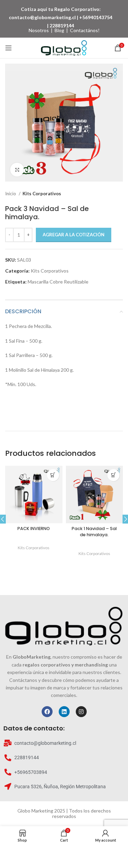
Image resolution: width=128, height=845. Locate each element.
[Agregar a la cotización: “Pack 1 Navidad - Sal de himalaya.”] (113, 475)
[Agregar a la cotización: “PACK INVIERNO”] (53, 475)
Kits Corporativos (42, 193)
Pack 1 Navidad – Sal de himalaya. (94, 532)
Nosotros (39, 30)
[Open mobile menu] (8, 48)
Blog (59, 30)
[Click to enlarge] (17, 169)
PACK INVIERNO (33, 528)
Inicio (11, 193)
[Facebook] (47, 711)
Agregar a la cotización (73, 234)
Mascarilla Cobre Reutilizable (58, 282)
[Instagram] (81, 711)
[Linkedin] (64, 711)
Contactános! (85, 30)
